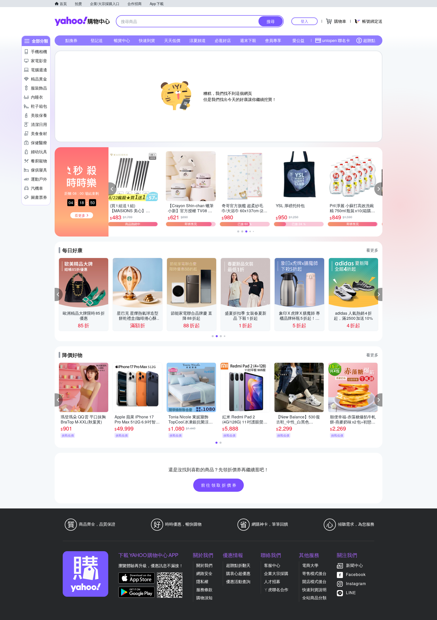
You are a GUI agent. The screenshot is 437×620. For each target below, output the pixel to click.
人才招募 (272, 581)
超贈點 (369, 40)
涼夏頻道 (197, 40)
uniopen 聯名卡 (336, 40)
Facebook (356, 574)
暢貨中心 (122, 40)
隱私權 (202, 581)
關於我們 (204, 565)
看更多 (372, 250)
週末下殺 (248, 40)
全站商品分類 (314, 598)
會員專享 (273, 40)
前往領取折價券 (219, 485)
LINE (351, 592)
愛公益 (298, 40)
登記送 (97, 40)
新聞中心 (354, 565)
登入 (304, 21)
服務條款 (204, 589)
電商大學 (310, 565)
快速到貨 (147, 40)
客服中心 (272, 565)
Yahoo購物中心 (82, 21)
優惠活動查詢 (238, 581)
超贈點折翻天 (238, 565)
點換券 (71, 40)
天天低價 (172, 40)
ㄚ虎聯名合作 (276, 589)
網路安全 (204, 573)
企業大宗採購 (276, 573)
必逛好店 (223, 40)
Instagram (356, 583)
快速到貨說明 (314, 589)
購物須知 (204, 598)
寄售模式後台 (314, 573)
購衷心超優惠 (238, 573)
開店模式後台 (314, 581)
